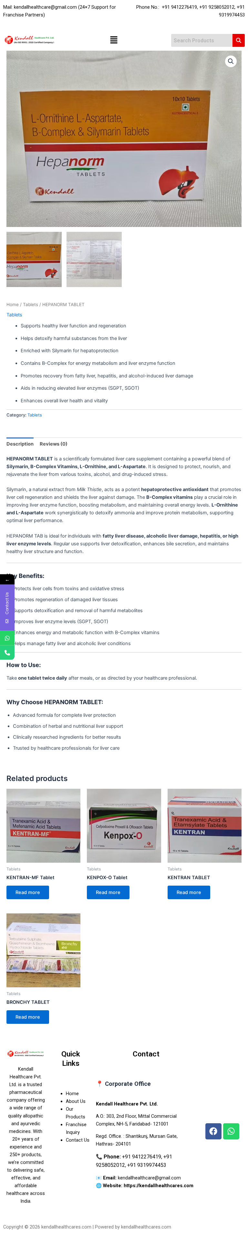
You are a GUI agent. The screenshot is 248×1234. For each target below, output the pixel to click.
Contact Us (77, 1140)
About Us (76, 1101)
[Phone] (7, 652)
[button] (113, 40)
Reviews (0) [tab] (53, 444)
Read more (28, 892)
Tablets (30, 304)
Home (12, 304)
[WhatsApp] (7, 638)
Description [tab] (20, 444)
